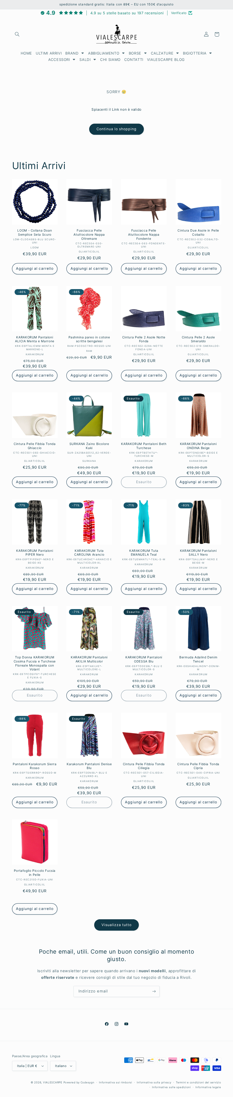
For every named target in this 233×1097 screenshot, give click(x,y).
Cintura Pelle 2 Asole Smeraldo (198, 339)
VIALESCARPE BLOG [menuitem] (166, 59)
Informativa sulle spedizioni (171, 1087)
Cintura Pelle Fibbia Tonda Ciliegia (144, 766)
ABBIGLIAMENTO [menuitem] (103, 53)
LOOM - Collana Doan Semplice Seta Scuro (34, 232)
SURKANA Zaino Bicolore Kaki (89, 446)
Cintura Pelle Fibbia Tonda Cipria (198, 766)
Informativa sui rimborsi (115, 1082)
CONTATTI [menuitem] (133, 59)
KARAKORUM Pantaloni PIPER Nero (34, 553)
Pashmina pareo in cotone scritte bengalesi (89, 339)
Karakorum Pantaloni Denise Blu (89, 766)
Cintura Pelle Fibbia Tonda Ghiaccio (35, 446)
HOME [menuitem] (26, 53)
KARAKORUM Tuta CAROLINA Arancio (89, 553)
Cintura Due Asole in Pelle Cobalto (198, 232)
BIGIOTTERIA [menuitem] (195, 53)
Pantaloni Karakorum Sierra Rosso (34, 766)
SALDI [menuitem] (85, 59)
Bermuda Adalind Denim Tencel (198, 659)
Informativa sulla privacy (154, 1082)
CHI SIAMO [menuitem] (110, 59)
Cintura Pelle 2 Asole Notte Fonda (143, 339)
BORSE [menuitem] (135, 53)
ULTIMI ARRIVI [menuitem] (49, 53)
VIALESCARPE (52, 1082)
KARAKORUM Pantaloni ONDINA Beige (198, 446)
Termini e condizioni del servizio (198, 1082)
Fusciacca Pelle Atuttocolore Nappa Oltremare (89, 234)
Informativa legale (208, 1087)
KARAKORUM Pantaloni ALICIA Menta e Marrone (34, 339)
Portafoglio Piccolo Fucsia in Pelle (35, 873)
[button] (17, 34)
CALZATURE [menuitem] (162, 53)
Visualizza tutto (116, 925)
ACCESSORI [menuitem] (59, 59)
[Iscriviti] (154, 991)
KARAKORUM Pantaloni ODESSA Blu (143, 659)
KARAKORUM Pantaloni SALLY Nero (198, 553)
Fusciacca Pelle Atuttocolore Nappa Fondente (143, 234)
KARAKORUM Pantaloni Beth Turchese (143, 446)
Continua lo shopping (116, 129)
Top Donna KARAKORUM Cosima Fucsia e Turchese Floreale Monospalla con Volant (35, 663)
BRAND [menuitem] (72, 53)
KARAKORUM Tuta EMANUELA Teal (143, 553)
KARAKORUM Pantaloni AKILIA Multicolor (89, 659)
